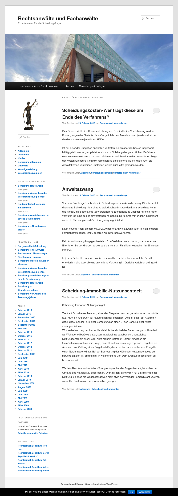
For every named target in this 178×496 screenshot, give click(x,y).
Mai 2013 (22, 328)
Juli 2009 (22, 390)
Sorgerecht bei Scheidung (32, 246)
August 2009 (24, 387)
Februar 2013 (25, 332)
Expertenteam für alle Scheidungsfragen (39, 86)
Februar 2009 (25, 409)
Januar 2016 (24, 313)
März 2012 (23, 339)
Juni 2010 (23, 361)
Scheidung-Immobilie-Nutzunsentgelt (102, 290)
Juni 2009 (23, 394)
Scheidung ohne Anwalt (31, 249)
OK (131, 492)
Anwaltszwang (77, 189)
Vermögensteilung (28, 169)
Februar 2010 (25, 376)
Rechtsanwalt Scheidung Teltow (33, 470)
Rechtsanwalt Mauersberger (114, 123)
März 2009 (23, 405)
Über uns (69, 86)
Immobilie (23, 154)
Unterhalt (23, 165)
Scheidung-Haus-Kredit (30, 185)
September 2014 (26, 321)
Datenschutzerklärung (72, 484)
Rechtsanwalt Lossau (29, 257)
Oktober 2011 (25, 346)
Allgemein (85, 172)
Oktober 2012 (25, 335)
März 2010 (23, 372)
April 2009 (23, 401)
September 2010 (26, 354)
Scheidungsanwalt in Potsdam (33, 433)
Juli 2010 (22, 357)
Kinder (21, 158)
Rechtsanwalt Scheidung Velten (33, 467)
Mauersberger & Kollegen (91, 86)
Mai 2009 (22, 398)
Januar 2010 (24, 379)
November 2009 (26, 383)
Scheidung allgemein (101, 172)
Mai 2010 (22, 365)
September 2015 (26, 317)
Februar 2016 (25, 310)
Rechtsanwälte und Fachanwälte (58, 18)
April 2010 (23, 368)
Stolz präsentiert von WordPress (101, 484)
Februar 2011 (25, 350)
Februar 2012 (25, 343)
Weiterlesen (144, 492)
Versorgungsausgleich (30, 172)
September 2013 (26, 324)
